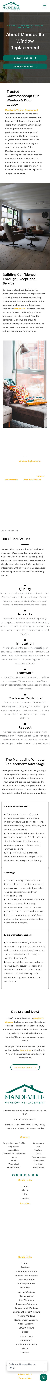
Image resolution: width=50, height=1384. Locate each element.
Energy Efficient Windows (26, 1312)
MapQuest (38, 1150)
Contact (25, 1198)
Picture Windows (26, 1316)
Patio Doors (26, 1340)
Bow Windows (26, 1300)
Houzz (14, 1157)
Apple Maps (13, 1150)
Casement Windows (26, 1304)
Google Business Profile (14, 1143)
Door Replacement (26, 1283)
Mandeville (19, 309)
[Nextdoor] (36, 1175)
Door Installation (26, 1279)
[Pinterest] (25, 1175)
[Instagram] (17, 1175)
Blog (25, 1194)
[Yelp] (29, 1175)
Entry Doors (26, 1336)
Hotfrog (38, 1164)
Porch (14, 1160)
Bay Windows (26, 1296)
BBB (38, 1146)
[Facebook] (13, 1175)
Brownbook (38, 1167)
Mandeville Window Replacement (21, 110)
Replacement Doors (26, 1344)
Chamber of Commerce (14, 1153)
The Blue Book (14, 1167)
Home (25, 1186)
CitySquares (38, 1160)
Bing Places (13, 1146)
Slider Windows (26, 1323)
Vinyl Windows (26, 1328)
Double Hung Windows (26, 1308)
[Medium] (33, 1175)
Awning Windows (26, 1292)
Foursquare (38, 1143)
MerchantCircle (38, 1157)
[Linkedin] (21, 1175)
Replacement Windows (26, 1320)
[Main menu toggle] (44, 6)
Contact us (25, 1050)
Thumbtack (13, 1164)
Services (25, 1267)
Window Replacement (30, 461)
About (25, 1190)
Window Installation (26, 1271)
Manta (38, 1153)
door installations (32, 480)
